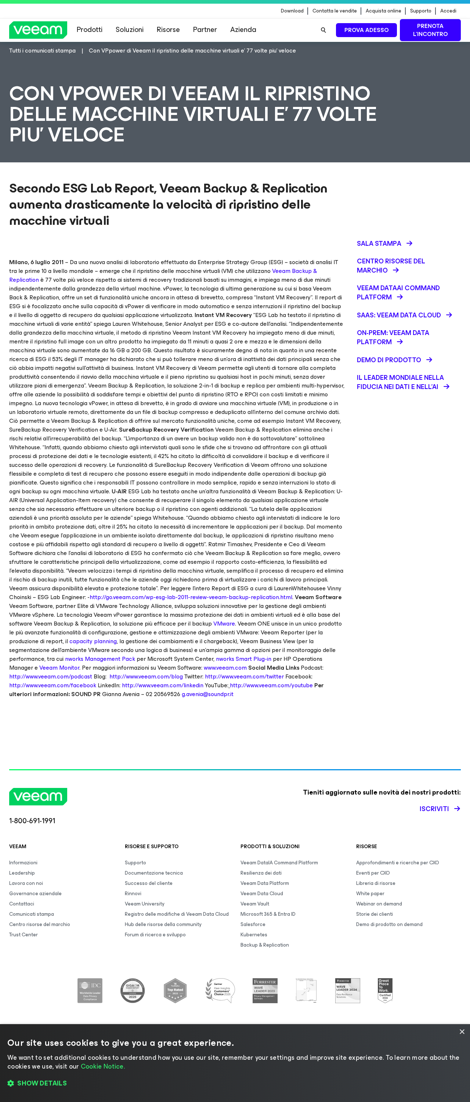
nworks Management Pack (100, 659)
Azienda (243, 30)
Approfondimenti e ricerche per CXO (397, 862)
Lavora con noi (26, 883)
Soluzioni (130, 30)
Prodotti (89, 30)
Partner (205, 30)
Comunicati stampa (31, 914)
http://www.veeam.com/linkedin (162, 685)
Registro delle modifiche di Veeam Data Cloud (177, 914)
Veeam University (144, 904)
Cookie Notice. (103, 1066)
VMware (224, 624)
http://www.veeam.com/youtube (271, 685)
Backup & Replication (265, 945)
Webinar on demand (379, 904)
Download (292, 11)
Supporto (420, 11)
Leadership (22, 873)
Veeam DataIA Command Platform (279, 862)
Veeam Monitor (59, 668)
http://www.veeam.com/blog (146, 676)
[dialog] (235, 1063)
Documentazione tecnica (154, 873)
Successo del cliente (149, 883)
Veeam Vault (255, 904)
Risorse (168, 30)
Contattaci (21, 904)
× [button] (461, 1032)
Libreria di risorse (375, 883)
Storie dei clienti (374, 914)
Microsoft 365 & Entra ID (268, 914)
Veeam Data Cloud (262, 893)
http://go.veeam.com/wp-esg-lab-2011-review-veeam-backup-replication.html (191, 597)
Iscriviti (434, 808)
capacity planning (93, 641)
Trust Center (23, 934)
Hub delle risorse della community (163, 924)
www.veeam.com (225, 668)
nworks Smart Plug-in (243, 659)
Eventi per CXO (373, 873)
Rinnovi (133, 893)
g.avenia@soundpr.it (208, 694)
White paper (370, 893)
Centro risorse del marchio (39, 924)
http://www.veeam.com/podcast (50, 676)
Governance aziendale (35, 893)
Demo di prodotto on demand (389, 924)
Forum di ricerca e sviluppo (155, 934)
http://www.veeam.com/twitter (244, 676)
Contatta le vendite (334, 11)
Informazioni (23, 862)
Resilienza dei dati (261, 873)
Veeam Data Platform (265, 883)
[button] (235, 1083)
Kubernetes (254, 934)
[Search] (323, 30)
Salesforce (253, 924)
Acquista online (383, 11)
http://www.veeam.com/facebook (52, 685)
